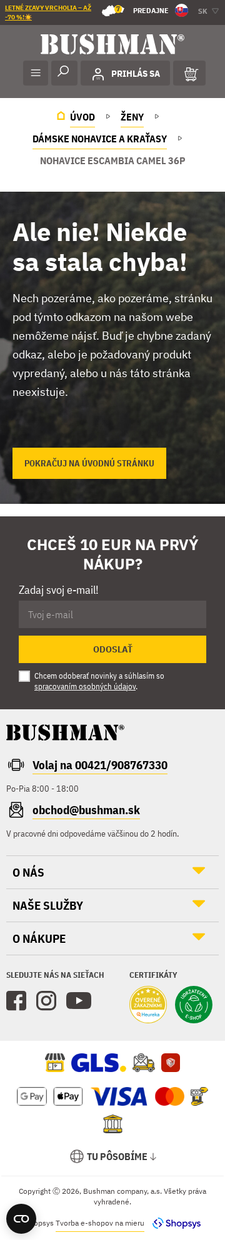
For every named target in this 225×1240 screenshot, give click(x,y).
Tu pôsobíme (117, 1156)
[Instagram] (46, 1000)
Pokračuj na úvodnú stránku (89, 463)
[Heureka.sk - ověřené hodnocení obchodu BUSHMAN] (148, 1006)
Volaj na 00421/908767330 (100, 765)
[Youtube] (78, 1001)
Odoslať (112, 649)
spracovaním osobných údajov (85, 686)
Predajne (142, 9)
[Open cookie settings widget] (21, 1219)
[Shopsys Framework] (173, 1223)
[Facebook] (16, 1000)
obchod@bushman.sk (86, 810)
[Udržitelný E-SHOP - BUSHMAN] (193, 1006)
